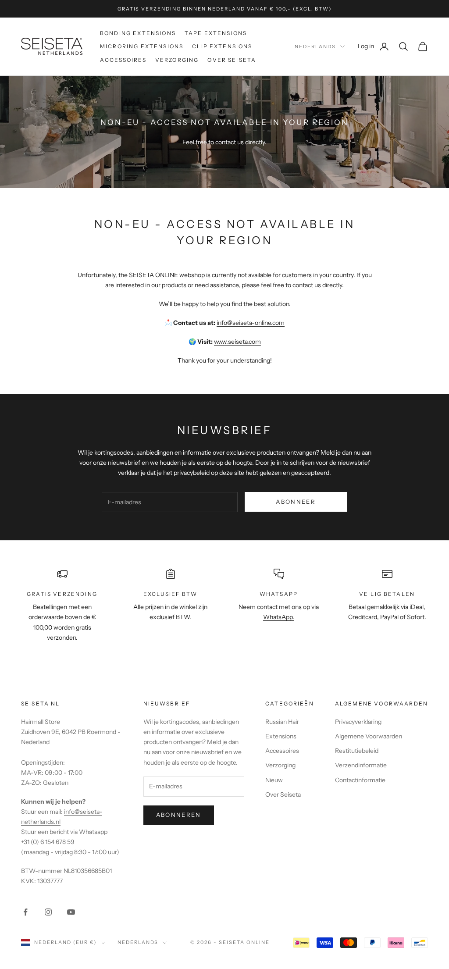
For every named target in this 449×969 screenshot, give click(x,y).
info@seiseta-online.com (251, 323)
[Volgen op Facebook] (25, 912)
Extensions (280, 736)
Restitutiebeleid (356, 751)
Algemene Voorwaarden (368, 736)
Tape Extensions (216, 33)
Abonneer (296, 501)
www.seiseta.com (237, 342)
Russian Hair (282, 722)
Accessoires (123, 60)
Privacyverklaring (358, 722)
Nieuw (274, 780)
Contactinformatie (360, 780)
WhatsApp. (278, 617)
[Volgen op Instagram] (48, 912)
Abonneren (178, 814)
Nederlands (315, 46)
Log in (373, 46)
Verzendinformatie (361, 765)
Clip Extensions (222, 46)
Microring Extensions (141, 46)
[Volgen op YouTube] (71, 912)
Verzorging (177, 60)
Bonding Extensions (138, 33)
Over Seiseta (231, 60)
